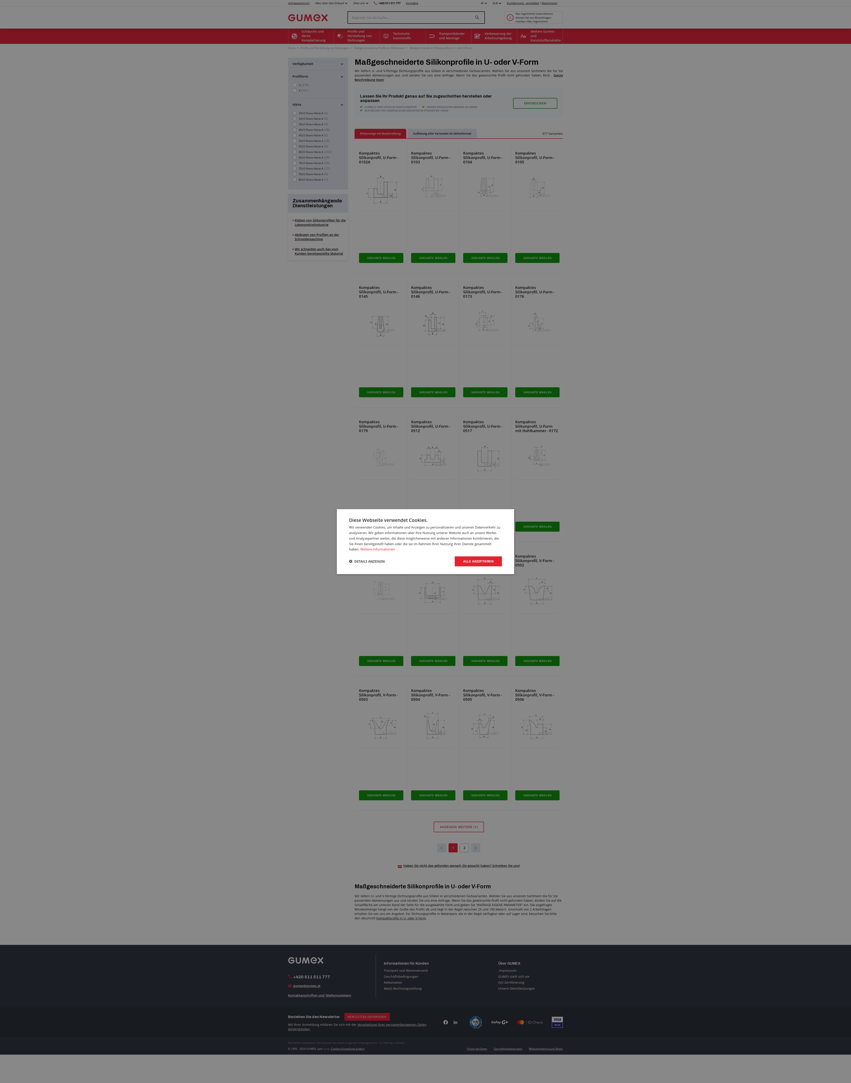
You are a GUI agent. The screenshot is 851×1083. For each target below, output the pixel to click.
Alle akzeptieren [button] (478, 561)
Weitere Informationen (377, 549)
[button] (367, 561)
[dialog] (425, 541)
